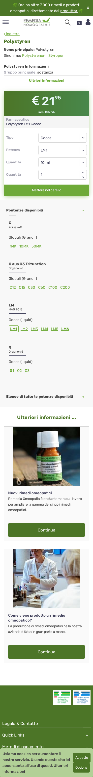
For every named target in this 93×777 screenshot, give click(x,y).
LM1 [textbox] (44, 150)
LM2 (24, 329)
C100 (52, 287)
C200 (65, 287)
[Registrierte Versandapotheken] (62, 697)
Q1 (12, 370)
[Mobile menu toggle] (5, 22)
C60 (41, 287)
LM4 (44, 329)
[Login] (88, 22)
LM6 (65, 329)
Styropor (56, 55)
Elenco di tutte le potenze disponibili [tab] (39, 396)
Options (81, 767)
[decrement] (83, 177)
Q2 (19, 370)
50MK (36, 246)
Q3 (27, 370)
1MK (13, 246)
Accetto (81, 758)
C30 (31, 287)
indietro (12, 34)
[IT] (37, 22)
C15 (22, 287)
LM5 (54, 329)
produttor (69, 11)
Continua (46, 530)
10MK (24, 246)
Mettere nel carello (46, 190)
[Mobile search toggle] (68, 22)
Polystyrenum (34, 55)
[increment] (83, 172)
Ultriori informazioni (46, 80)
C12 (13, 287)
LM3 (34, 329)
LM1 (13, 329)
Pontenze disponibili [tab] (24, 210)
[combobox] (62, 150)
